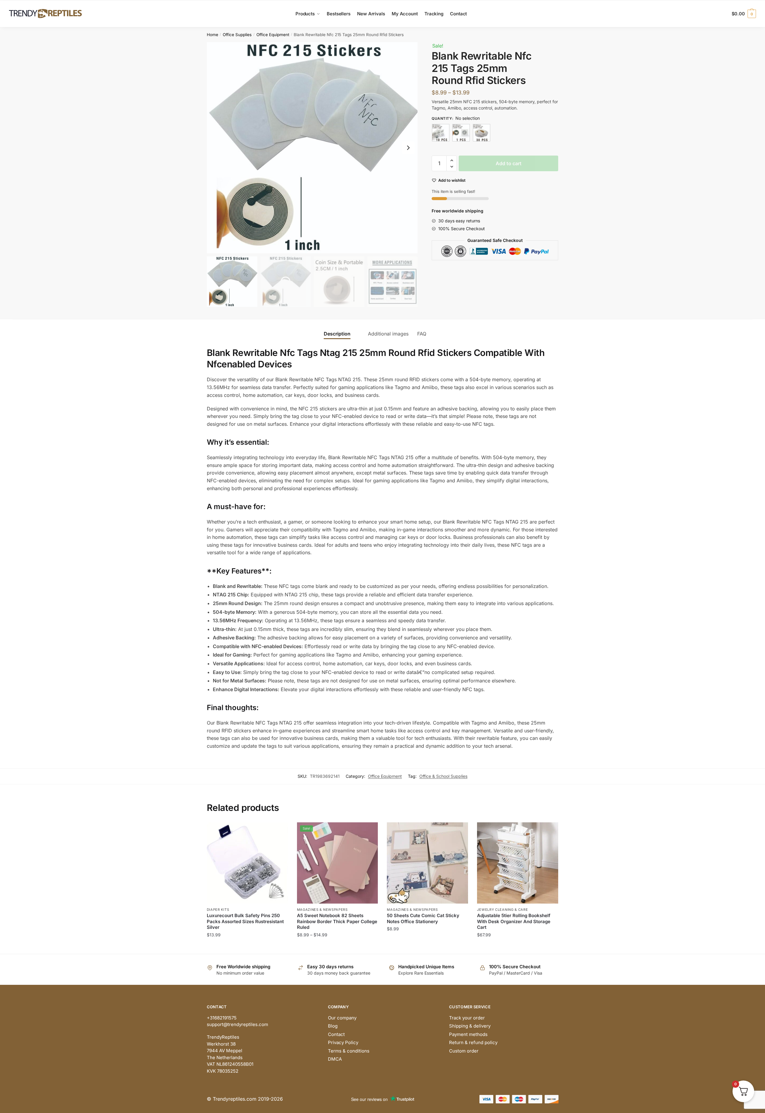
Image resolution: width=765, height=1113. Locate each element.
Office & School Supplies (443, 776)
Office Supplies (237, 34)
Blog (333, 1026)
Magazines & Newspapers (322, 909)
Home (212, 34)
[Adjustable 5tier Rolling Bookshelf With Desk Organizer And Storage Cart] (517, 863)
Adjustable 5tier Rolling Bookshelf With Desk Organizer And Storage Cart (513, 921)
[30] (482, 133)
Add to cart (509, 163)
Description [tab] (337, 334)
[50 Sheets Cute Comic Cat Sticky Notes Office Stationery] (427, 863)
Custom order (464, 1051)
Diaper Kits (218, 909)
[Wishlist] (278, 831)
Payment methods (468, 1034)
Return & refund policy (473, 1042)
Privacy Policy (343, 1042)
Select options (247, 946)
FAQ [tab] (421, 334)
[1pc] (461, 133)
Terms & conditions (348, 1051)
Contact (336, 1034)
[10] (441, 133)
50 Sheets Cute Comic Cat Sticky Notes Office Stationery (423, 918)
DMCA (335, 1059)
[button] (408, 147)
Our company (342, 1018)
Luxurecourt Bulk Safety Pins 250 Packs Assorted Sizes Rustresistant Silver (245, 921)
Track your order (467, 1018)
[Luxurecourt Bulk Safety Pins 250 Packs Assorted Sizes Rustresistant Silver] (247, 863)
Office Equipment (272, 34)
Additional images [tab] (388, 334)
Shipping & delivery (470, 1026)
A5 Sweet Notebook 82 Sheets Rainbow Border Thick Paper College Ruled (337, 921)
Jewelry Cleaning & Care (502, 909)
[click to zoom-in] (312, 147)
